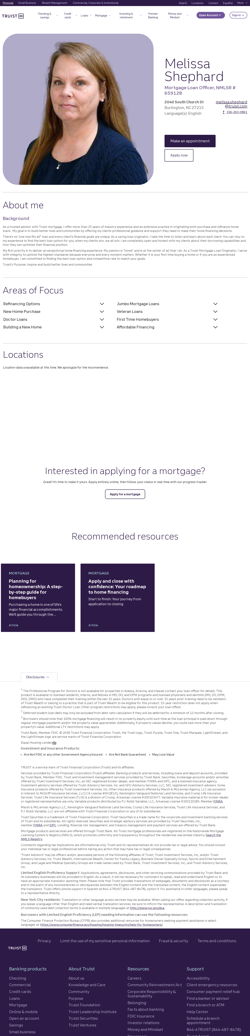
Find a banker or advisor (208, 998)
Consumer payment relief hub (213, 991)
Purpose (75, 998)
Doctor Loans (15, 319)
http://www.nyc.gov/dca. (147, 908)
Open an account (24, 1018)
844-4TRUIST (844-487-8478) (214, 1029)
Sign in (239, 15)
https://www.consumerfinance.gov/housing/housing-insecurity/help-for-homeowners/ (101, 924)
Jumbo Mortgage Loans (138, 303)
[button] (46, 16)
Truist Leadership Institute (92, 1011)
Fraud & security (173, 941)
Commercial (20, 985)
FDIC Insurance (141, 1016)
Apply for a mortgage (125, 494)
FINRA (218, 801)
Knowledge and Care (86, 985)
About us (76, 978)
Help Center (197, 1011)
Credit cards (20, 991)
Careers (134, 978)
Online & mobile (23, 1011)
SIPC (52, 825)
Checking (17, 978)
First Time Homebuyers (138, 319)
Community (78, 991)
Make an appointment (193, 141)
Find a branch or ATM (205, 1005)
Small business (22, 1032)
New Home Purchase (21, 311)
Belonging (137, 1002)
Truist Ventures (82, 1025)
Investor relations (143, 1022)
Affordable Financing (135, 327)
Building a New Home (22, 327)
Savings (16, 1025)
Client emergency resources (212, 985)
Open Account (209, 15)
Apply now (181, 155)
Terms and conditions (216, 941)
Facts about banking (146, 1009)
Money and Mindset (145, 1029)
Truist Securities (83, 1018)
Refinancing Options (21, 303)
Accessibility (198, 978)
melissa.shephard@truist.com (231, 104)
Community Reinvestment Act (155, 985)
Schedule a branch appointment (203, 1020)
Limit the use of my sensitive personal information (105, 941)
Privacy (44, 941)
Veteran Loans (130, 311)
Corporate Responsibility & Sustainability (152, 993)
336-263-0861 (236, 112)
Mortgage (18, 1005)
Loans (14, 998)
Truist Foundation (84, 1005)
